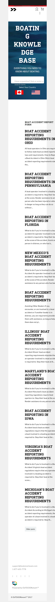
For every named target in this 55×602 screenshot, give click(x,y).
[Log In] (37, 9)
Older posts (30, 529)
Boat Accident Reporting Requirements (38, 296)
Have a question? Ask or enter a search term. (29, 83)
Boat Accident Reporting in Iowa (38, 415)
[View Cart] (42, 9)
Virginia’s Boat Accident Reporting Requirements (38, 452)
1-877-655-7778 (19, 569)
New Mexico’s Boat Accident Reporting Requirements (38, 259)
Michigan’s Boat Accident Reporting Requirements (39, 495)
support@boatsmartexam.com (24, 566)
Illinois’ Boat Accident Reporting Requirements (38, 337)
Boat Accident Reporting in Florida (38, 221)
